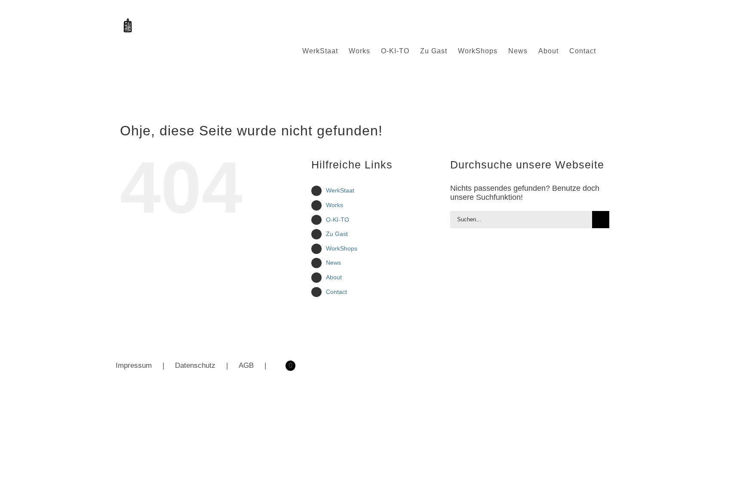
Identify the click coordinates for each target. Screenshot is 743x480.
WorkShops (341, 248)
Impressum (134, 365)
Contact (336, 291)
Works (334, 205)
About (334, 277)
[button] (609, 51)
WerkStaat (340, 190)
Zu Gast (337, 233)
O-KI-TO (337, 219)
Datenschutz (195, 365)
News (333, 262)
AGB (246, 365)
